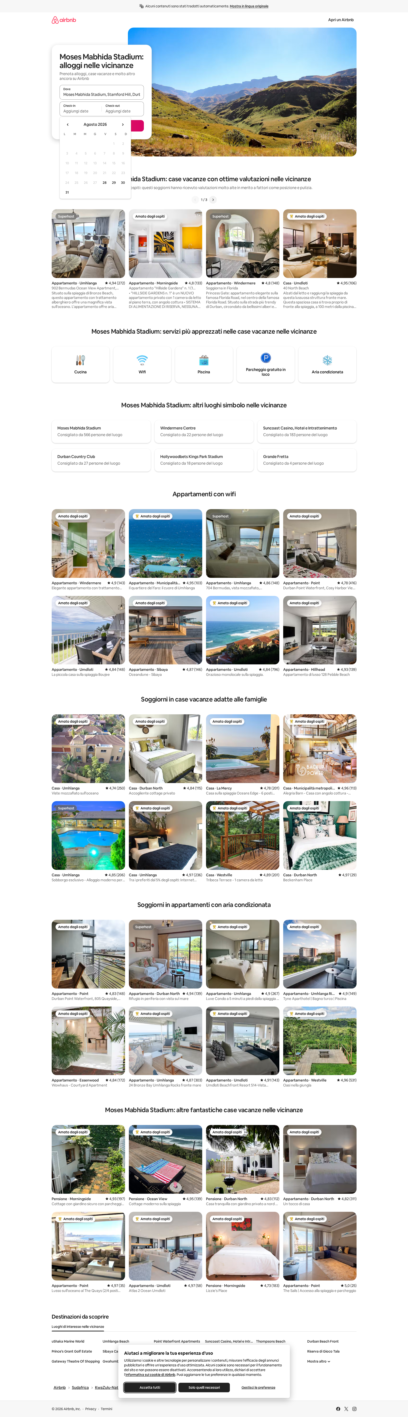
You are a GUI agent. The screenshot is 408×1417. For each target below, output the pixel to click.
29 (114, 182)
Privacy (90, 1409)
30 (123, 182)
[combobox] (101, 94)
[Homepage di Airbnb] (64, 19)
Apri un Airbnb (341, 19)
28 (104, 182)
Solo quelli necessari (204, 1387)
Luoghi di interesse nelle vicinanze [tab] (78, 1326)
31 (67, 192)
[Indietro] (195, 200)
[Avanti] (213, 200)
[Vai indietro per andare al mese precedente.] (67, 124)
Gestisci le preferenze (258, 1387)
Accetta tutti (150, 1387)
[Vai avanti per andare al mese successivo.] (122, 124)
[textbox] (80, 111)
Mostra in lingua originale (249, 6)
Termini (106, 1409)
